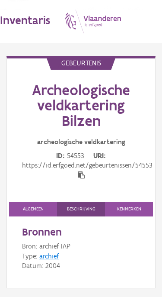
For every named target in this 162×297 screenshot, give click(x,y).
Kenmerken (129, 209)
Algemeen (33, 209)
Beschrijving (81, 209)
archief (49, 256)
